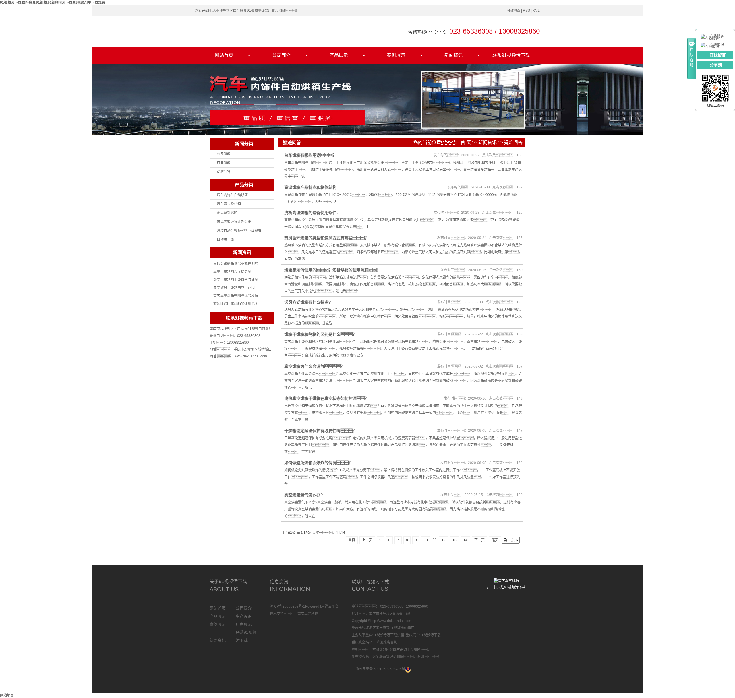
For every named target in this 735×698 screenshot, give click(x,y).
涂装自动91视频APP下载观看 (239, 231)
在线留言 (718, 55)
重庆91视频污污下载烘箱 (384, 635)
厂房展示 (244, 624)
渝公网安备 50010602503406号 (380, 669)
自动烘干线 (225, 240)
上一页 (367, 540)
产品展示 (347, 55)
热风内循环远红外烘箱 (234, 222)
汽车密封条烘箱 (229, 204)
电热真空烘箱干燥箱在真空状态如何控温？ (326, 398)
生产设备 (244, 616)
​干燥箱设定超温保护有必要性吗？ (320, 430)
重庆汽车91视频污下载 (423, 635)
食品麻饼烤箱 (227, 213)
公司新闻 (224, 154)
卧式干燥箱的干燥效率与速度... (237, 280)
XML (536, 11)
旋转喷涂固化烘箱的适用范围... (237, 304)
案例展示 (404, 55)
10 (426, 540)
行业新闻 (224, 163)
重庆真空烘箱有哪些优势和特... (237, 296)
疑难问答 (224, 172)
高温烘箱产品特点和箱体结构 (310, 187)
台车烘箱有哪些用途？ (310, 155)
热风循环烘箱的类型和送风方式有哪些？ (326, 238)
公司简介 (289, 55)
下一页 (479, 540)
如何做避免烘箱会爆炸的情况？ (318, 462)
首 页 (466, 142)
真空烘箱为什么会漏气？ (314, 366)
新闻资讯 (461, 55)
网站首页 (232, 55)
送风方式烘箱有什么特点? (307, 302)
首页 (351, 540)
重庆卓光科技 (307, 614)
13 (454, 540)
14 (465, 540)
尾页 (495, 540)
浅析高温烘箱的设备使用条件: (311, 212)
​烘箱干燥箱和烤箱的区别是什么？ (320, 334)
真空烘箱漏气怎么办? (303, 495)
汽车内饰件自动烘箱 (232, 195)
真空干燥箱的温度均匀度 (232, 272)
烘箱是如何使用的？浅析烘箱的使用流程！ (332, 270)
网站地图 (513, 11)
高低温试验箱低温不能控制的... (237, 264)
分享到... (717, 65)
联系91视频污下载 (511, 55)
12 (444, 540)
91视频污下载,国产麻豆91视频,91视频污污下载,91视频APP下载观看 (52, 3)
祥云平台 (332, 606)
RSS (526, 11)
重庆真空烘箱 (362, 642)
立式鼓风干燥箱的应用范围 (234, 288)
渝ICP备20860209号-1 (287, 606)
